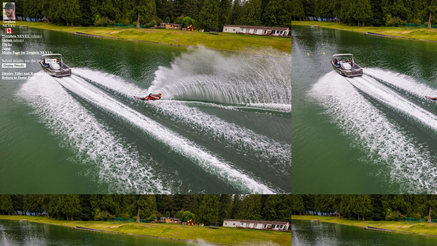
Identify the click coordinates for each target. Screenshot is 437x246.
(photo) (22, 36)
